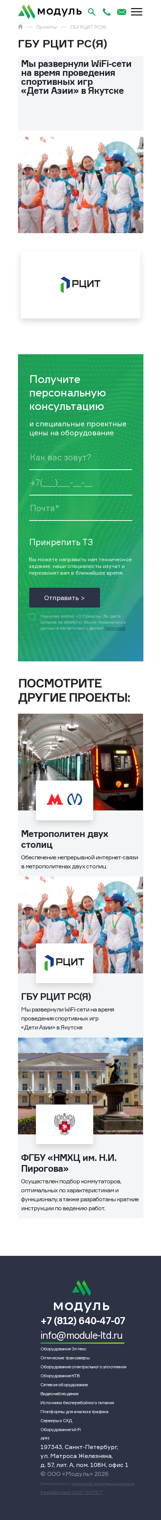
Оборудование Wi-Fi (60, 1429)
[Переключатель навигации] (136, 12)
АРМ (44, 1438)
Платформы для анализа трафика (74, 1411)
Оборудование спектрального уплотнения (83, 1366)
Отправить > (64, 598)
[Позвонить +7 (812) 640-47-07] (106, 12)
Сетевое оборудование (64, 1384)
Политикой (114, 628)
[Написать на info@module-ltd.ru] (121, 12)
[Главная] (20, 26)
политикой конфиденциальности (103, 1483)
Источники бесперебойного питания (77, 1402)
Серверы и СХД (56, 1420)
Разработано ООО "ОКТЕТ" (71, 1492)
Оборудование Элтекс (63, 1348)
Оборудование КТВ (59, 1375)
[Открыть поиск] (91, 12)
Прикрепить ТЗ (61, 542)
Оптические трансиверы (64, 1357)
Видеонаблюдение (59, 1393)
